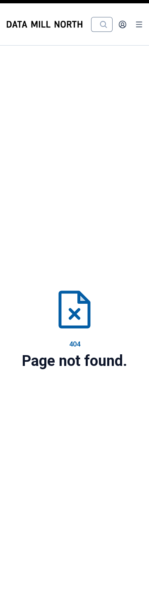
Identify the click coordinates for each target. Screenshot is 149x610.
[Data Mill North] (46, 24)
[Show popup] (106, 24)
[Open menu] (139, 24)
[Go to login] (122, 24)
